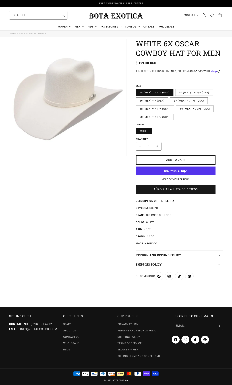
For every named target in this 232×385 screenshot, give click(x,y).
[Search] (63, 15)
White (144, 131)
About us (69, 330)
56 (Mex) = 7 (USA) (152, 100)
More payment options (175, 179)
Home (13, 33)
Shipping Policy (128, 336)
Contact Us (71, 336)
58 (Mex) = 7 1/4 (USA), (155, 108)
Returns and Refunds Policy (137, 330)
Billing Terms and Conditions (138, 356)
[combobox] (38, 15)
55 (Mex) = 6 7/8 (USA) (194, 92)
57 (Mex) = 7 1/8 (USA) (189, 100)
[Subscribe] (219, 326)
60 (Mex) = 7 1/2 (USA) (155, 116)
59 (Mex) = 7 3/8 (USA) (195, 108)
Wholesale (71, 343)
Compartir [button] (147, 276)
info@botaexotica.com (38, 329)
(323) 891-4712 (41, 324)
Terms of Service (129, 343)
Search (68, 324)
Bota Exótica (120, 380)
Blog (66, 349)
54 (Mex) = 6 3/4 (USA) (155, 92)
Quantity (142, 139)
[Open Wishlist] (212, 15)
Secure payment (128, 349)
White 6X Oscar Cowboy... (33, 33)
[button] (63, 26)
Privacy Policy (127, 324)
